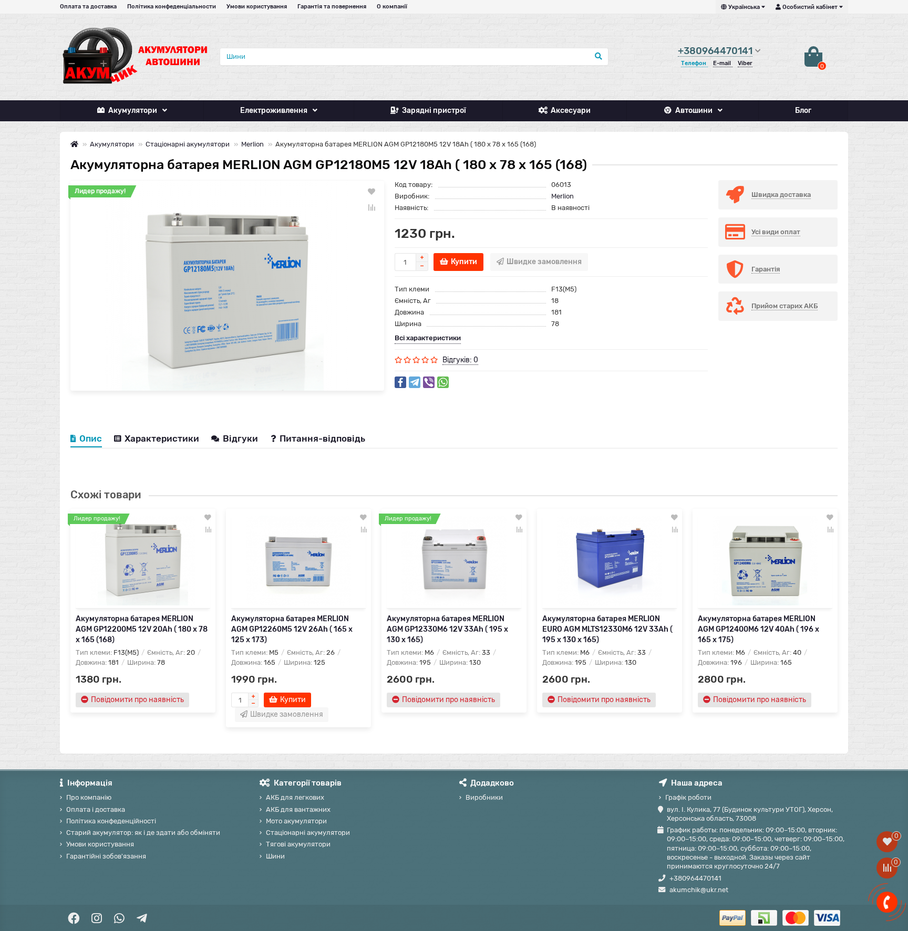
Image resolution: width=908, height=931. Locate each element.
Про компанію (88, 797)
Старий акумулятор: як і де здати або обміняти (143, 832)
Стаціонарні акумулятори (188, 144)
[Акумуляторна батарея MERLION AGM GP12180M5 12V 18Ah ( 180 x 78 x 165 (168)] (227, 286)
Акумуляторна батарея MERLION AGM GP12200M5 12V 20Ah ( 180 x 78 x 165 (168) (142, 629)
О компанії (392, 6)
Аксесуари (571, 110)
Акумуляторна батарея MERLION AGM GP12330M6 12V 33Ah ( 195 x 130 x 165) (447, 629)
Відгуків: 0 (460, 359)
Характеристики (162, 438)
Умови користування (256, 6)
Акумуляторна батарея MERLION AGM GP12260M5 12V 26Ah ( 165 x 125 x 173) (292, 629)
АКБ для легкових (295, 797)
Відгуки (241, 438)
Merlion (252, 144)
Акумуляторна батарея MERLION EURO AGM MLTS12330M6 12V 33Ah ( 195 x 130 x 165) (607, 629)
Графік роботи (688, 797)
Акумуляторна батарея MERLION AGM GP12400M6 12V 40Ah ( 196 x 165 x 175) (758, 629)
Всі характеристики (428, 338)
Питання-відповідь (322, 438)
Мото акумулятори (296, 821)
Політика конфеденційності (111, 821)
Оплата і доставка (95, 809)
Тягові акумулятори (298, 844)
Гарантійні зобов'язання (106, 856)
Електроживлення (273, 110)
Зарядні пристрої (434, 110)
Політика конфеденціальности (171, 6)
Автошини (694, 110)
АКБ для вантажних (298, 809)
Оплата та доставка (88, 6)
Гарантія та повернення (331, 6)
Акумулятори (132, 110)
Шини (275, 856)
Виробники (484, 797)
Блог (803, 110)
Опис (90, 438)
